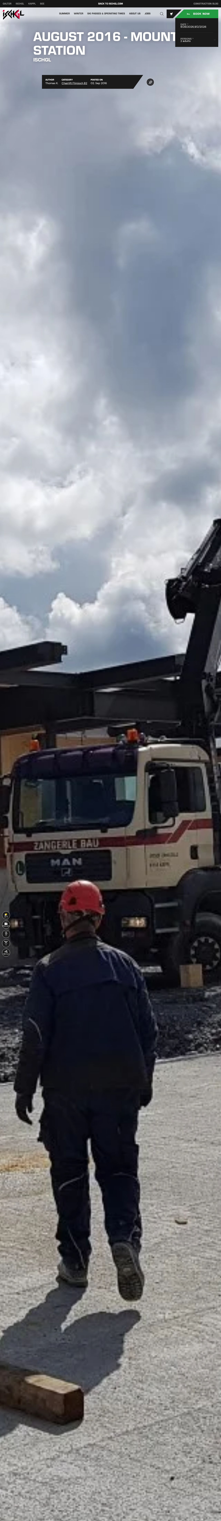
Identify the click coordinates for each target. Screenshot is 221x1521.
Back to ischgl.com (110, 4)
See (42, 4)
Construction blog (206, 4)
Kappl (32, 4)
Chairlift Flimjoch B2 (74, 83)
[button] (162, 14)
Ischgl (20, 4)
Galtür (7, 4)
